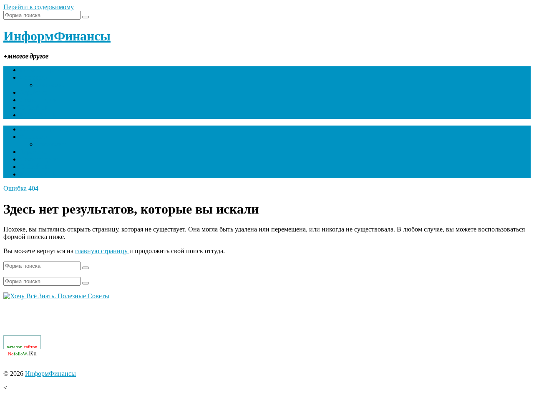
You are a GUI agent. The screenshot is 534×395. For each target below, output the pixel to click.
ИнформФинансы (57, 35)
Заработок (34, 92)
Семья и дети (39, 99)
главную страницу (102, 250)
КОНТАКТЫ (39, 114)
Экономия (51, 84)
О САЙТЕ (34, 107)
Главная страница (45, 69)
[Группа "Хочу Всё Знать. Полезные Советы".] (56, 295)
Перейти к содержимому (38, 6)
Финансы (33, 77)
